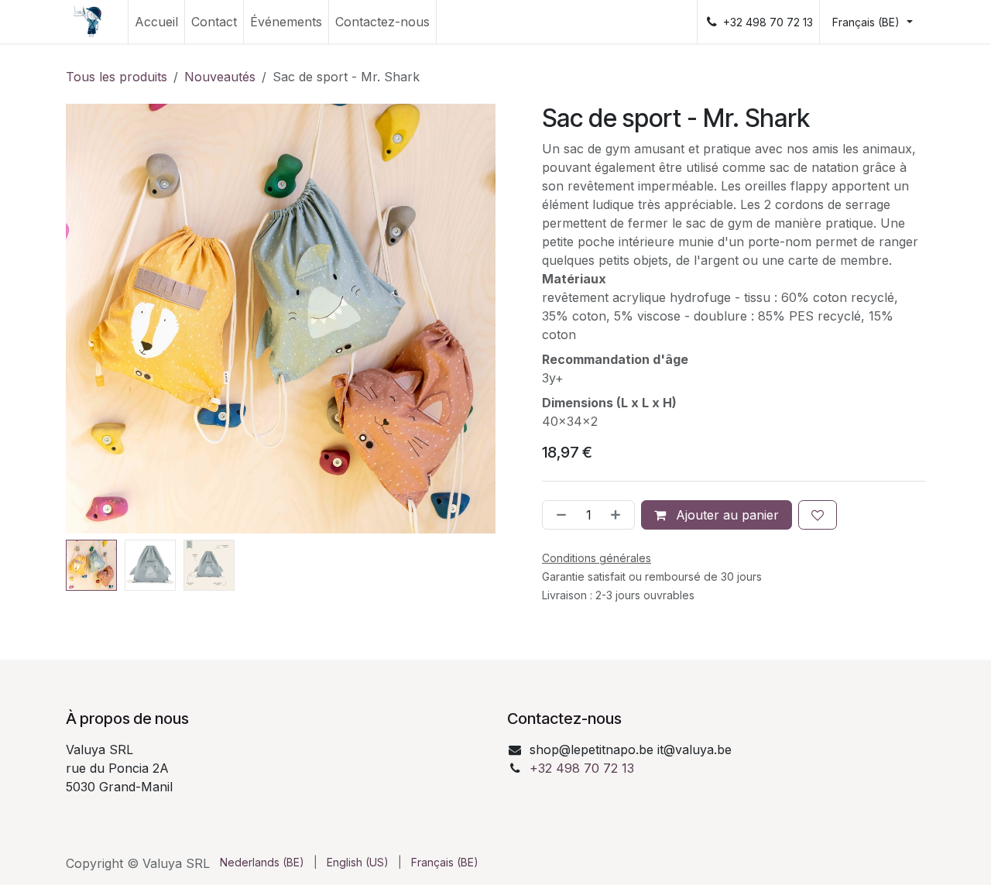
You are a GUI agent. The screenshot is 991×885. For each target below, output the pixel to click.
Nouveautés (219, 76)
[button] (87, 319)
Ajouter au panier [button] (725, 515)
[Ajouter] (618, 515)
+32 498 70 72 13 (582, 768)
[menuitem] (156, 21)
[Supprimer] (558, 515)
